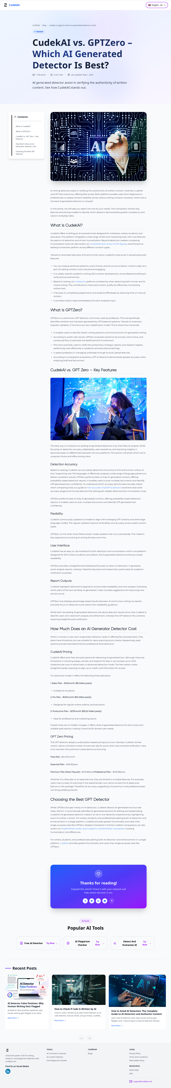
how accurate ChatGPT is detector (104, 487)
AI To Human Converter (56, 1053)
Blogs (90, 1053)
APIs (131, 1073)
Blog (44, 25)
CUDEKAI (36, 25)
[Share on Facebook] (85, 900)
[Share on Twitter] (91, 900)
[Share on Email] (104, 900)
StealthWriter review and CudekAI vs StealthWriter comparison (93, 828)
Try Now (51, 943)
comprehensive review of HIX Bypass (108, 244)
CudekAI (64, 843)
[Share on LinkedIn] (98, 900)
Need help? (134, 1070)
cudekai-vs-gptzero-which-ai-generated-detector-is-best (72, 25)
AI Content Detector (55, 1057)
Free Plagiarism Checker (57, 1060)
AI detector (80, 281)
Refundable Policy (136, 1060)
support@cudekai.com (142, 1081)
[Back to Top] (111, 900)
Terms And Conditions (138, 1057)
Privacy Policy (134, 1053)
